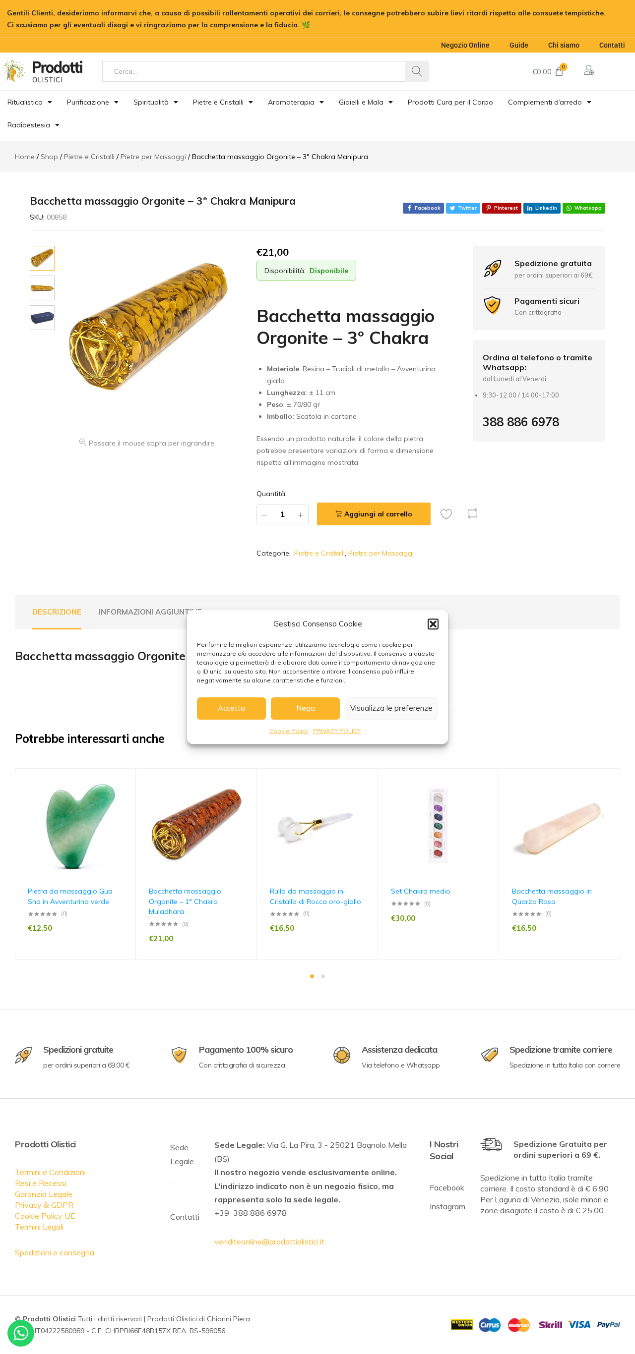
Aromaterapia (291, 102)
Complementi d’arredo (545, 102)
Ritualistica (25, 102)
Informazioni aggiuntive (150, 612)
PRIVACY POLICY (337, 730)
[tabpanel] (75, 864)
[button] (433, 624)
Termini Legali (39, 1227)
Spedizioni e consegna (54, 1252)
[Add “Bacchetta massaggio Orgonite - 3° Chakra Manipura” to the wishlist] (449, 514)
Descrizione (56, 612)
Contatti (612, 45)
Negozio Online (465, 45)
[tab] (56, 612)
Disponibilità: (285, 270)
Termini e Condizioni (50, 1172)
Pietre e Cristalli (218, 102)
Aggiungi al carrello (378, 513)
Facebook (447, 1187)
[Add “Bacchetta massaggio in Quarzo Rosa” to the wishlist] (607, 800)
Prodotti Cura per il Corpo (450, 102)
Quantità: (271, 493)
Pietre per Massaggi (381, 553)
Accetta (231, 708)
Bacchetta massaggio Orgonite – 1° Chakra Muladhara (185, 901)
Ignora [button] (323, 24)
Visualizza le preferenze (391, 708)
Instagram (447, 1206)
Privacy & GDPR (44, 1205)
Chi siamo (563, 45)
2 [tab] (323, 976)
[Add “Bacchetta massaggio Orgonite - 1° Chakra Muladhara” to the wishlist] (244, 800)
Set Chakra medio (420, 891)
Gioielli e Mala (361, 102)
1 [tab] (312, 976)
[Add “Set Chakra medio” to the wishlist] (486, 800)
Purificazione (88, 102)
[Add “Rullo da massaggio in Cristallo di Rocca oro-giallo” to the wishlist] (365, 800)
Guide (518, 45)
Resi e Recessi (40, 1183)
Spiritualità (151, 102)
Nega (305, 708)
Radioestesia (28, 124)
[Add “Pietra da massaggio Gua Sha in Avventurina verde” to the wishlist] (123, 800)
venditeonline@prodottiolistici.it (269, 1241)
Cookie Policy (288, 730)
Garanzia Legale (43, 1194)
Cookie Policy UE (45, 1216)
